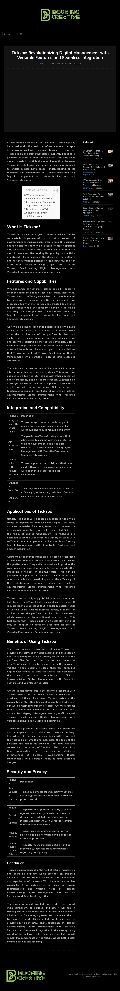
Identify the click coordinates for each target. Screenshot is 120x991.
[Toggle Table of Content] (53, 190)
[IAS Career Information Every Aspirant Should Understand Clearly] (110, 151)
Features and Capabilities (39, 198)
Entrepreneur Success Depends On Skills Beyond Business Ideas (94, 167)
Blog (42, 63)
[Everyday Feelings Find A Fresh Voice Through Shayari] (110, 238)
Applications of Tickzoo (38, 205)
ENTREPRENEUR (89, 172)
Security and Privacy (37, 212)
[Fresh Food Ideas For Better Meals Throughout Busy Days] (110, 194)
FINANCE (86, 216)
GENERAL (86, 159)
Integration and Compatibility (41, 202)
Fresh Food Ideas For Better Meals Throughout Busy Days (94, 196)
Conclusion (36, 216)
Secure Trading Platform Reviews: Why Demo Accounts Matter (93, 210)
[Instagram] (59, 975)
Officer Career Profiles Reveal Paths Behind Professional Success (92, 182)
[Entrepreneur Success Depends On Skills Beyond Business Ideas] (110, 165)
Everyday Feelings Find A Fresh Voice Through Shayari (93, 240)
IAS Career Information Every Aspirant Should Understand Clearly (93, 153)
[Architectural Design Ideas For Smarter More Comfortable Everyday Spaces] (110, 222)
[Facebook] (54, 975)
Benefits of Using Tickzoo (39, 209)
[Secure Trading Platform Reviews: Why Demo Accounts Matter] (110, 208)
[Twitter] (64, 975)
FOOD (85, 202)
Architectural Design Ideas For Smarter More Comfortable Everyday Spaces (94, 225)
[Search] (21, 34)
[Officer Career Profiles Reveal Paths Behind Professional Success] (110, 181)
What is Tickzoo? (35, 194)
